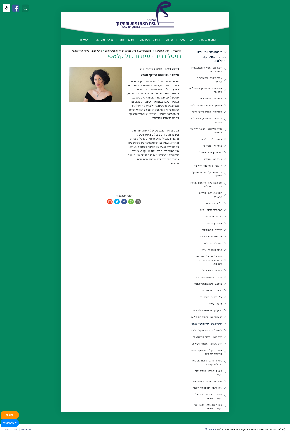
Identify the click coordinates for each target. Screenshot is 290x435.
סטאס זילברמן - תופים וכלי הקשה (208, 372)
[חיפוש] (25, 8)
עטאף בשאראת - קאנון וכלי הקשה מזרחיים (208, 406)
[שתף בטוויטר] (117, 202)
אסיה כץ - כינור (214, 223)
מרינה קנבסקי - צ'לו (212, 250)
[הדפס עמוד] (138, 202)
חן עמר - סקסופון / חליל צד (208, 166)
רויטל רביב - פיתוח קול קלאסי (206, 324)
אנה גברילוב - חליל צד (211, 139)
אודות (169, 40)
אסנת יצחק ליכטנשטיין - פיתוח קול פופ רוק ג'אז (206, 352)
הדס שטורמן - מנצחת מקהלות (207, 344)
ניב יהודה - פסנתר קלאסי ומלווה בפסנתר (206, 120)
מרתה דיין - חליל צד (212, 146)
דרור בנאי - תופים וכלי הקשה (207, 381)
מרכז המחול (126, 40)
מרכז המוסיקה (104, 40)
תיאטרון (84, 40)
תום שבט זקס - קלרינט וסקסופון (210, 195)
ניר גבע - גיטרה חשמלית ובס (208, 284)
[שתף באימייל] (110, 202)
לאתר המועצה (9, 423)
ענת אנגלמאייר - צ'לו (212, 270)
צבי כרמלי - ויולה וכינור (211, 236)
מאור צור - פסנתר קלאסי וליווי (207, 112)
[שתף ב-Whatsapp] (131, 202)
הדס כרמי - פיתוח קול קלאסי (207, 337)
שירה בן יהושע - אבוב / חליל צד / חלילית (206, 130)
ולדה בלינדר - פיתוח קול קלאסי (206, 330)
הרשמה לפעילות (150, 40)
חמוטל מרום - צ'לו (213, 243)
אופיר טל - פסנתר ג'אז (211, 98)
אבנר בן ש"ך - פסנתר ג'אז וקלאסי (209, 80)
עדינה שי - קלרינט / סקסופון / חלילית (207, 174)
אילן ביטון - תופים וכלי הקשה (207, 388)
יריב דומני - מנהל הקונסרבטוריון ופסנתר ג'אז (206, 69)
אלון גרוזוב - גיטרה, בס (211, 297)
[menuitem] (204, 39)
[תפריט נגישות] (6, 8)
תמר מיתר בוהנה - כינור (211, 210)
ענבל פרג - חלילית (213, 159)
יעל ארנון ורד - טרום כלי (210, 152)
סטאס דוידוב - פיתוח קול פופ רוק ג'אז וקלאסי (207, 362)
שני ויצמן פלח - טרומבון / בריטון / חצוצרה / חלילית (206, 184)
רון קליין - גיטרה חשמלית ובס (207, 310)
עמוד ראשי (186, 40)
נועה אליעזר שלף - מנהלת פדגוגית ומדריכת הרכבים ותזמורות (209, 260)
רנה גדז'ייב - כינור (213, 216)
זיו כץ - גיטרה (215, 304)
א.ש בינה (210, 429)
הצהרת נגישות (207, 40)
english (9, 415)
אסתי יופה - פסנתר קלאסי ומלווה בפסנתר (205, 90)
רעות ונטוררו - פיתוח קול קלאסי (206, 317)
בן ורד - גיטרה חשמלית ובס (208, 277)
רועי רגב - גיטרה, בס (212, 290)
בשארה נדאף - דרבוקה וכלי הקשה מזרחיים (208, 396)
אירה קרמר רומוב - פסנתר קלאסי (206, 105)
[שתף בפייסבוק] (124, 202)
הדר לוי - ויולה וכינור (212, 230)
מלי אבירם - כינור (213, 203)
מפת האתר (25, 429)
